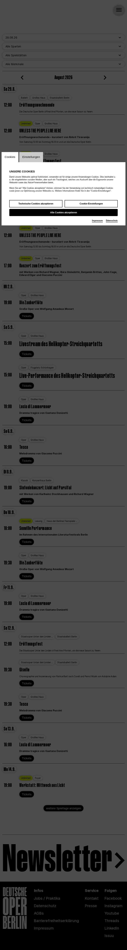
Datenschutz (112, 220)
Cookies (10, 157)
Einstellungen (31, 157)
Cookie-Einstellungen (91, 203)
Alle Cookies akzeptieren (63, 212)
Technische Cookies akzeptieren (35, 203)
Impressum (97, 220)
